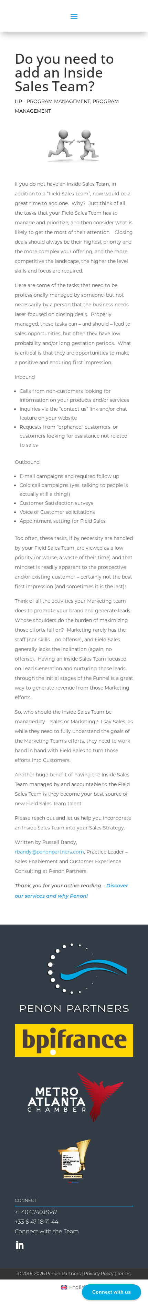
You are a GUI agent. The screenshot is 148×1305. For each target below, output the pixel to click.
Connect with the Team (47, 1232)
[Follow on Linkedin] (20, 1245)
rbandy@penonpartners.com (49, 852)
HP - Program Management (52, 101)
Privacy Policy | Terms (107, 1274)
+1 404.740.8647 (36, 1212)
